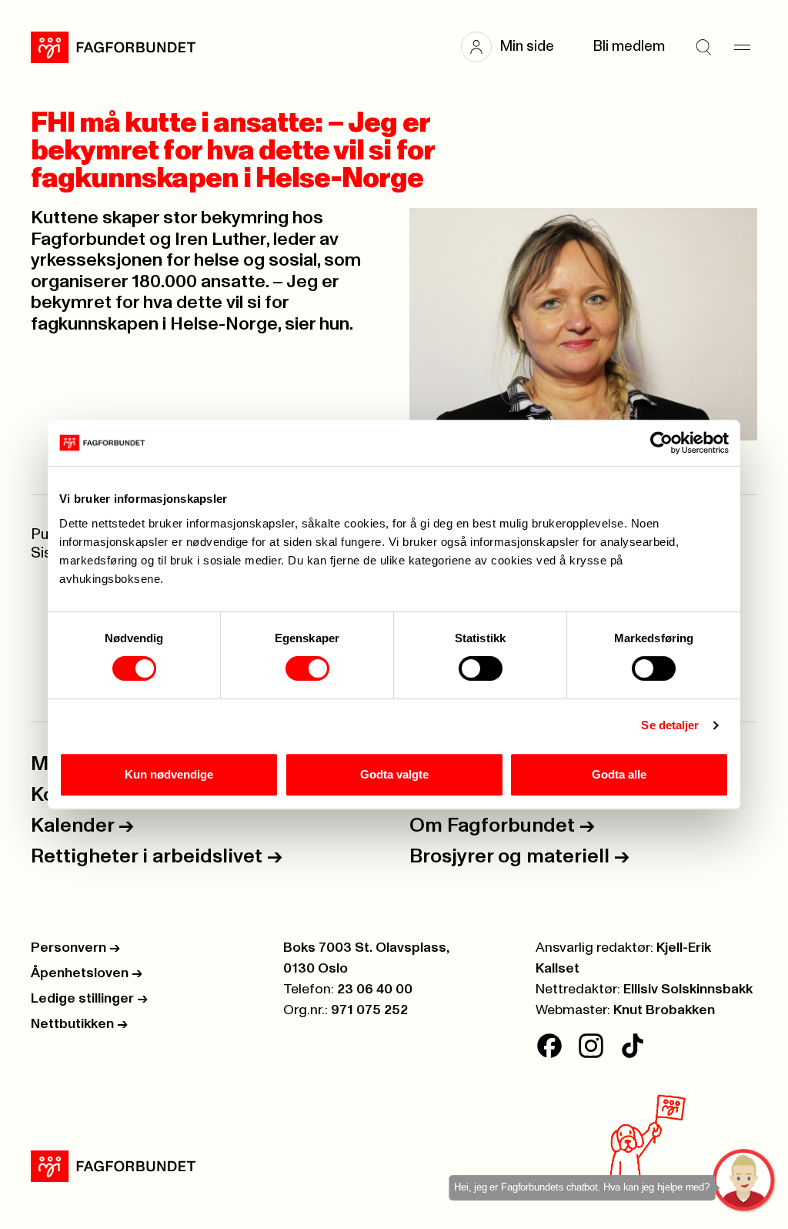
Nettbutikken (79, 1024)
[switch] (307, 668)
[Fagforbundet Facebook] (549, 1046)
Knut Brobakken (664, 1010)
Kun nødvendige (169, 774)
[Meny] (741, 47)
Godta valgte (394, 774)
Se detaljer (670, 725)
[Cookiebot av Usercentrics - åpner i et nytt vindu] (661, 442)
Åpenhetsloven (86, 973)
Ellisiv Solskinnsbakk (688, 989)
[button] (515, 47)
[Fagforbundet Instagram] (591, 1046)
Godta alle (619, 774)
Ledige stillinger (89, 999)
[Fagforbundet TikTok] (632, 1046)
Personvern (75, 948)
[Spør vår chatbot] (744, 1181)
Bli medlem (629, 46)
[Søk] (703, 47)
